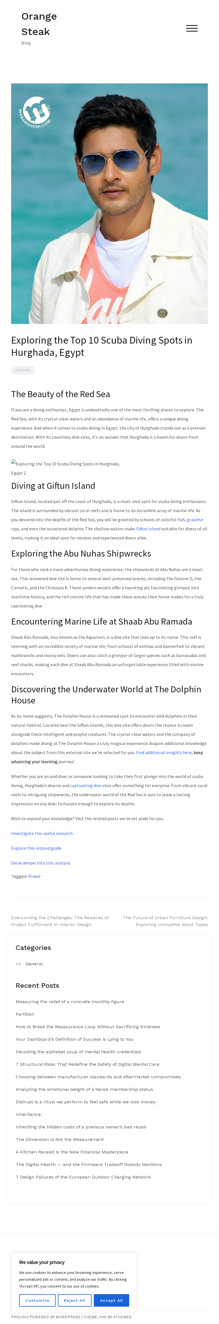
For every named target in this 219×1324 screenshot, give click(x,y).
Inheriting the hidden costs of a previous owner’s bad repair (81, 1127)
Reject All (74, 1300)
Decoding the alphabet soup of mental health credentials (78, 1051)
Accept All (111, 1300)
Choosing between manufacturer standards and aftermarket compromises (98, 1076)
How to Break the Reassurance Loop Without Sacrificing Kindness (88, 1026)
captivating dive (85, 785)
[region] (74, 1283)
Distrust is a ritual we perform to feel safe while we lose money (85, 1102)
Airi (103, 1317)
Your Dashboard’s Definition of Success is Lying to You (75, 1039)
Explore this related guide (36, 848)
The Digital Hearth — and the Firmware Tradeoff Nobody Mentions (89, 1164)
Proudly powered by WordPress (45, 1317)
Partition (25, 1014)
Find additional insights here (164, 752)
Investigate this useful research (42, 833)
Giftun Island (148, 528)
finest (34, 876)
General (23, 370)
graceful (195, 519)
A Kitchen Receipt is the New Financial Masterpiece (72, 1152)
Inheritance (28, 1114)
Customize (37, 1300)
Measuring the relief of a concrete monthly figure (70, 1001)
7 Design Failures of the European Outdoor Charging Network (83, 1177)
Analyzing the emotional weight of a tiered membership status (84, 1089)
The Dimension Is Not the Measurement (60, 1139)
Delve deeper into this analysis (40, 863)
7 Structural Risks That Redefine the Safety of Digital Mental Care (87, 1064)
